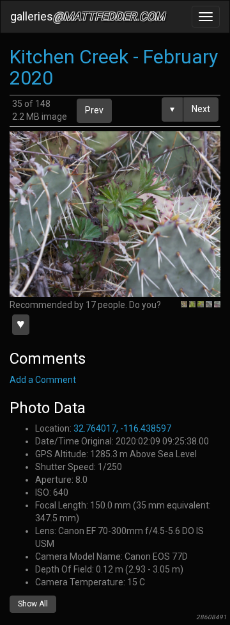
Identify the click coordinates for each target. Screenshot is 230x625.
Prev (94, 110)
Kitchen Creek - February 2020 (114, 67)
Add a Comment (43, 380)
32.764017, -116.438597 (122, 428)
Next (201, 109)
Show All (33, 603)
